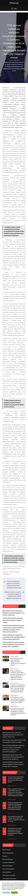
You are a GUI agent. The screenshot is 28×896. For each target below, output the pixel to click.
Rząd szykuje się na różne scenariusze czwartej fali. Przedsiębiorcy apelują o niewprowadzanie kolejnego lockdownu (18, 712)
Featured (11, 572)
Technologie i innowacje (9, 875)
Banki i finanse (14, 656)
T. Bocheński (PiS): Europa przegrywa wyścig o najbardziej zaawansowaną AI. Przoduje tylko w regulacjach (14, 644)
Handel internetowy (8, 859)
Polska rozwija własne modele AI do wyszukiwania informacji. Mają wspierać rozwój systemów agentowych (14, 637)
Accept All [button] (14, 892)
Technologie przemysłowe (9, 878)
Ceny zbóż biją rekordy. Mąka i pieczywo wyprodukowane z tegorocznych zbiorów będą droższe (18, 662)
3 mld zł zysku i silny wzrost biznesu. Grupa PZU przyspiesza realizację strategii (13, 620)
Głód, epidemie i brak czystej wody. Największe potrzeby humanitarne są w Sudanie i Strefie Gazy (13, 613)
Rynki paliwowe (7, 872)
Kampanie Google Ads (8, 862)
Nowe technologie (7, 865)
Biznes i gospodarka (8, 853)
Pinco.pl (14, 3)
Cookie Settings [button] (6, 892)
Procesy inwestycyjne (8, 869)
